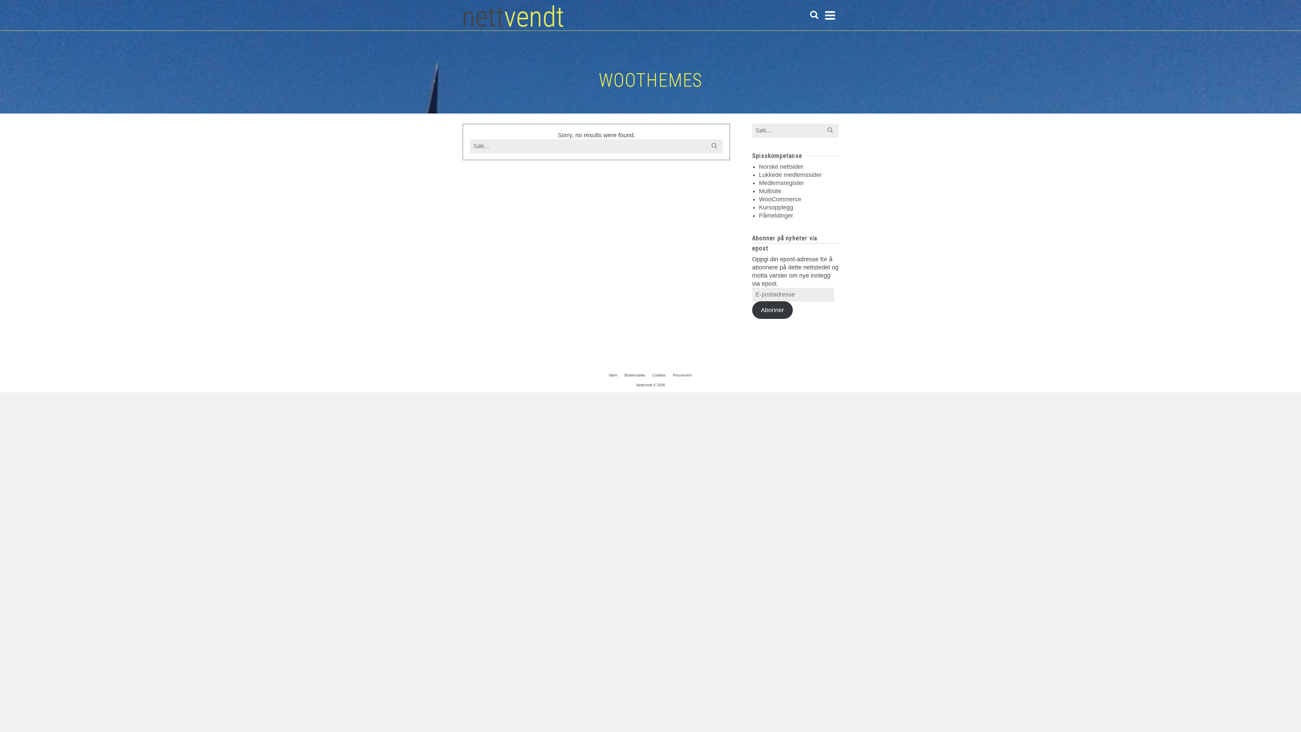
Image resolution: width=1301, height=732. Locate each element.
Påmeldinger (776, 215)
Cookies (659, 375)
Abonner (772, 310)
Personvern (682, 375)
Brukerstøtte (634, 375)
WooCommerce (780, 199)
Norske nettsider (781, 166)
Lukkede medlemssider (790, 174)
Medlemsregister (781, 183)
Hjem (613, 375)
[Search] (814, 15)
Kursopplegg (776, 207)
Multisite (770, 191)
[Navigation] (830, 15)
